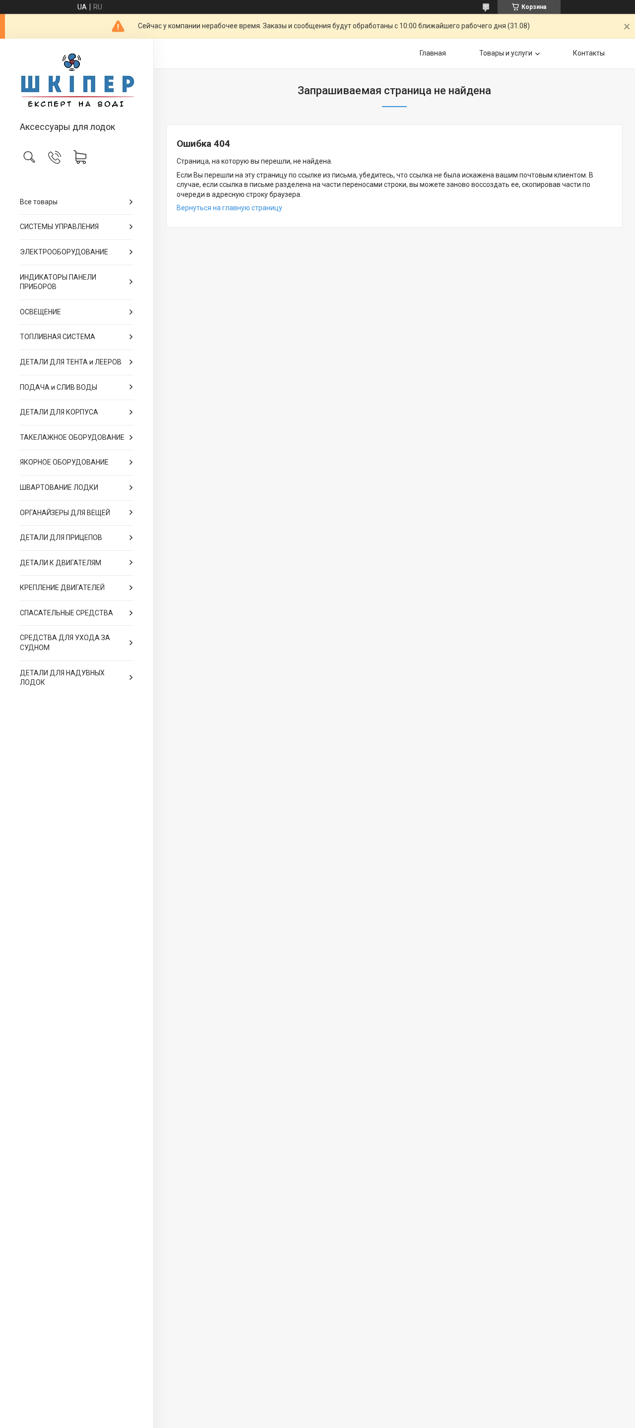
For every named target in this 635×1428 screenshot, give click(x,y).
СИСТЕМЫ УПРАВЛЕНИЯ (59, 227)
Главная (433, 53)
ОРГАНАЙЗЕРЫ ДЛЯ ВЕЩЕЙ (65, 513)
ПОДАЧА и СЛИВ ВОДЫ (58, 387)
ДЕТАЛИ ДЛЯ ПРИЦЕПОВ (61, 537)
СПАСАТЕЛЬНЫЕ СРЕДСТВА (66, 613)
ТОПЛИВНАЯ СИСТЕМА (57, 337)
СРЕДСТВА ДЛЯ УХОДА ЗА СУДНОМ (65, 643)
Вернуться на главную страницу (229, 208)
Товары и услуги (505, 53)
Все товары (39, 202)
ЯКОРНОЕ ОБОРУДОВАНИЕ (64, 462)
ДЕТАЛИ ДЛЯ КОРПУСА (59, 412)
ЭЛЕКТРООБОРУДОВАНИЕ (64, 252)
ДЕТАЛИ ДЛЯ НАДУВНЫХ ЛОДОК (62, 678)
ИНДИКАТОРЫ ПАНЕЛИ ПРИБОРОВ (58, 282)
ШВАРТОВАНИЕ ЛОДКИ (59, 487)
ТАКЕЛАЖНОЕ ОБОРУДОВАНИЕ (72, 437)
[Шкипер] (76, 81)
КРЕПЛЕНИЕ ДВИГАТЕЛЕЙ (62, 588)
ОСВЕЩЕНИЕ (40, 312)
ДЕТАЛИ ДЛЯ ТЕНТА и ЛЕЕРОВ (71, 362)
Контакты (589, 53)
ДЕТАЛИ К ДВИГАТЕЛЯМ (60, 563)
